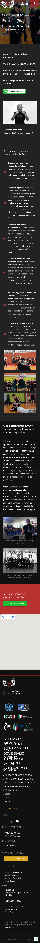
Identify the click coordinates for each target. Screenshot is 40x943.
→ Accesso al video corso (17, 775)
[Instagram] (11, 821)
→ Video (6, 798)
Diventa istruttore (13, 758)
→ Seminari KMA (10, 790)
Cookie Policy (12, 836)
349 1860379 (12, 909)
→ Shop (6, 801)
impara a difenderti (13, 743)
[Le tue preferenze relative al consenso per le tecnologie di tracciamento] (36, 939)
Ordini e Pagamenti (11, 875)
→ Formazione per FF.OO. (16, 786)
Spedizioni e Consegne (13, 872)
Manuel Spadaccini (11, 461)
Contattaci (10, 808)
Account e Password (12, 878)
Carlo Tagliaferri (10, 845)
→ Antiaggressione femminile (18, 783)
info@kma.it (13, 912)
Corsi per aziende (12, 763)
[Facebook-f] (5, 821)
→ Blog (6, 794)
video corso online (15, 768)
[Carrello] (27, 3)
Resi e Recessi (10, 881)
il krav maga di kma (16, 748)
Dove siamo (13, 753)
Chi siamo (12, 739)
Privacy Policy (12, 833)
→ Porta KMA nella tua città (18, 779)
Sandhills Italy (28, 940)
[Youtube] (17, 821)
